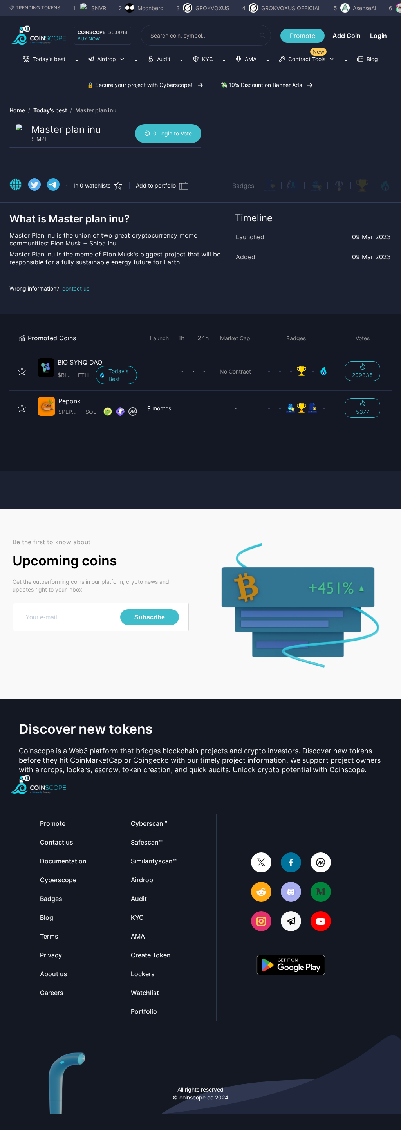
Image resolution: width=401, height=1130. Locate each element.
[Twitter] (261, 863)
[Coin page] (88, 371)
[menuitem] (44, 60)
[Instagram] (261, 922)
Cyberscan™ (149, 823)
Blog (46, 917)
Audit (139, 899)
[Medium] (320, 893)
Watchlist (145, 992)
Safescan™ (147, 842)
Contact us (56, 842)
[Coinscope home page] (38, 35)
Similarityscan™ (154, 861)
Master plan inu (96, 110)
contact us (75, 288)
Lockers (143, 974)
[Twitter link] (34, 185)
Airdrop (142, 880)
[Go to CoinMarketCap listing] (132, 412)
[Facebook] (291, 863)
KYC (137, 917)
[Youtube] (320, 922)
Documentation (63, 861)
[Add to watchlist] (22, 371)
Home (17, 110)
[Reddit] (261, 893)
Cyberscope (58, 880)
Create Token (151, 955)
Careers (51, 992)
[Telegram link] (53, 185)
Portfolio (144, 1011)
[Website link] (15, 185)
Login (378, 36)
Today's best (50, 110)
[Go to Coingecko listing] (107, 412)
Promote (302, 36)
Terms (49, 936)
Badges (243, 186)
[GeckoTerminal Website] (120, 412)
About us (53, 974)
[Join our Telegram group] (291, 922)
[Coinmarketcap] (320, 863)
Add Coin (346, 36)
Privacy (51, 955)
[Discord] (291, 893)
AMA (138, 936)
